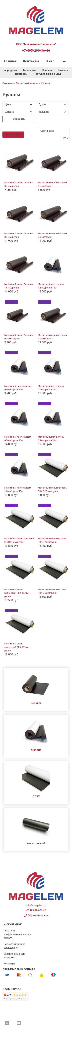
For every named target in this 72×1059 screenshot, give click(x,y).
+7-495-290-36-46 (36, 50)
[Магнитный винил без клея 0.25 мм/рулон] (19, 315)
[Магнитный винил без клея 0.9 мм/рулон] (53, 213)
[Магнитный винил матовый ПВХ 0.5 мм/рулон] (53, 569)
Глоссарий (29, 70)
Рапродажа (10, 70)
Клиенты (63, 70)
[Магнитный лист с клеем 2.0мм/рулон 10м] (19, 468)
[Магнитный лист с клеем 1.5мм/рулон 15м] (53, 264)
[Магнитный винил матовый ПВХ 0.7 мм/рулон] (53, 518)
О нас (50, 61)
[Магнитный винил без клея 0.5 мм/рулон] (53, 162)
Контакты (31, 61)
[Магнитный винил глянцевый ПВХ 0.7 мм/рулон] (19, 624)
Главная (10, 61)
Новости (47, 70)
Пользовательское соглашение (14, 946)
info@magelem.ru (36, 905)
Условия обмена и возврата (14, 955)
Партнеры (21, 73)
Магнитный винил (26, 83)
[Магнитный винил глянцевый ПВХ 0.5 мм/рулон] (19, 569)
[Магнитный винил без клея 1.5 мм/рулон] (19, 264)
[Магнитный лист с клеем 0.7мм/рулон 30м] (19, 417)
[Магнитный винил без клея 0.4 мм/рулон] (19, 162)
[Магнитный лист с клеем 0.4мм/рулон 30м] (19, 366)
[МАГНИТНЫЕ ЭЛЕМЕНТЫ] (36, 19)
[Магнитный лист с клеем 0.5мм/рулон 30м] (53, 366)
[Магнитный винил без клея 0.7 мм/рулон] (19, 213)
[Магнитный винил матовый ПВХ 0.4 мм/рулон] (19, 518)
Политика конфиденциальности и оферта (17, 934)
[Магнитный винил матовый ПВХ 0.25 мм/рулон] (53, 468)
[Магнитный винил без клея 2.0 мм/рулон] (53, 315)
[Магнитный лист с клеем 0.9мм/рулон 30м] (53, 417)
